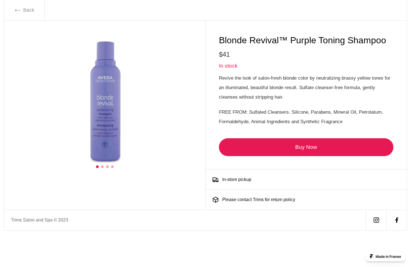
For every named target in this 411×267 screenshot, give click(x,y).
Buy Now (306, 147)
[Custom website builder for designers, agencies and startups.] (385, 256)
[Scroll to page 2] (102, 166)
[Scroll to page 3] (107, 166)
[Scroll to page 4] (112, 166)
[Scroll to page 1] (98, 166)
